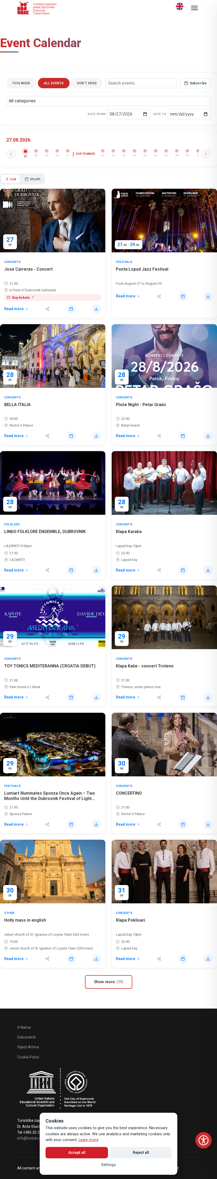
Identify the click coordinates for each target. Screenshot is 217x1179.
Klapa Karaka (129, 531)
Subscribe (198, 83)
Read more (14, 309)
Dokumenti (26, 1037)
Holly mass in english (25, 920)
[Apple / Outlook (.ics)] (96, 309)
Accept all (76, 1152)
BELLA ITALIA (17, 404)
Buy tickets (21, 298)
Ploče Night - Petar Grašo (141, 404)
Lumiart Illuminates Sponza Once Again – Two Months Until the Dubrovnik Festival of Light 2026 (49, 799)
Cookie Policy (28, 1057)
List (13, 179)
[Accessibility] (203, 1140)
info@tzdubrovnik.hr (34, 1138)
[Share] (47, 309)
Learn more (88, 1140)
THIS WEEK (21, 83)
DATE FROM (97, 114)
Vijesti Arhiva (28, 1047)
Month (35, 179)
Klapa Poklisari (130, 920)
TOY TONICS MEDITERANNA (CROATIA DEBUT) (50, 665)
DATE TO (159, 114)
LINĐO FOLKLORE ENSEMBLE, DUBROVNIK (45, 531)
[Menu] (194, 8)
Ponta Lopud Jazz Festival (142, 269)
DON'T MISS (87, 83)
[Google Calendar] (71, 309)
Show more (108, 981)
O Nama (24, 1027)
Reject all (141, 1152)
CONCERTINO (129, 793)
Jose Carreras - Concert (28, 269)
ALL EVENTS (54, 83)
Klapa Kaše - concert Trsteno (145, 665)
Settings (108, 1165)
